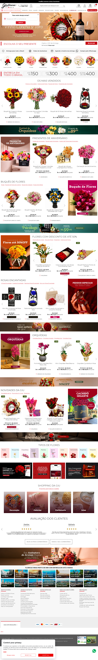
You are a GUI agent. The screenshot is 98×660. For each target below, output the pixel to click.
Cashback (78, 6)
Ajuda (31, 6)
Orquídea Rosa (67, 338)
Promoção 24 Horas (38, 239)
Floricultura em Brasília (76, 584)
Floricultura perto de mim (86, 596)
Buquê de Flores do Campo (87, 275)
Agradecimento (55, 220)
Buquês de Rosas (43, 67)
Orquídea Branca (66, 374)
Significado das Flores (85, 595)
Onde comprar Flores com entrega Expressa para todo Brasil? (87, 599)
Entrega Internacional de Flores (86, 603)
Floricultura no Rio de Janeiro (48, 575)
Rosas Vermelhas (38, 185)
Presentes (25, 10)
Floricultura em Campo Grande (62, 584)
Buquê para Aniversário (52, 141)
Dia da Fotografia (45, 596)
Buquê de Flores (90, 67)
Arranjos (41, 10)
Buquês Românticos (66, 177)
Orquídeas (78, 67)
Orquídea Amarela (48, 338)
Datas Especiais (64, 10)
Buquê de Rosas (84, 607)
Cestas (30, 10)
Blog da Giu (63, 596)
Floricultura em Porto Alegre (76, 575)
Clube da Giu (72, 10)
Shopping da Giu (82, 10)
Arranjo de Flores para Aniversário (68, 141)
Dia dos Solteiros (45, 595)
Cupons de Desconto (66, 601)
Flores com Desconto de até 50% (54, 236)
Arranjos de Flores (43, 84)
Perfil (84, 6)
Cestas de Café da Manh (86, 605)
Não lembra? (48, 45)
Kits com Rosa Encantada (47, 283)
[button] (96, 26)
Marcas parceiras (65, 600)
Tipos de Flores (49, 10)
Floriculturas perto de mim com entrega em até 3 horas (49, 568)
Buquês (35, 10)
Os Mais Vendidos (49, 80)
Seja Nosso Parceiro (65, 598)
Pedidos (90, 6)
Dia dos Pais (43, 593)
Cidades (57, 10)
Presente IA (82, 593)
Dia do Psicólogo (45, 598)
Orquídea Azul (58, 338)
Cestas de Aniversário (39, 141)
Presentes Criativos (56, 319)
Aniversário (54, 67)
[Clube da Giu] (49, 565)
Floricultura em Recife (62, 575)
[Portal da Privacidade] (81, 638)
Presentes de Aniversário (66, 84)
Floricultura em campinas (90, 575)
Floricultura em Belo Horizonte (90, 584)
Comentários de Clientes (67, 603)
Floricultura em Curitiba (48, 584)
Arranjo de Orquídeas (44, 374)
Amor (86, 122)
